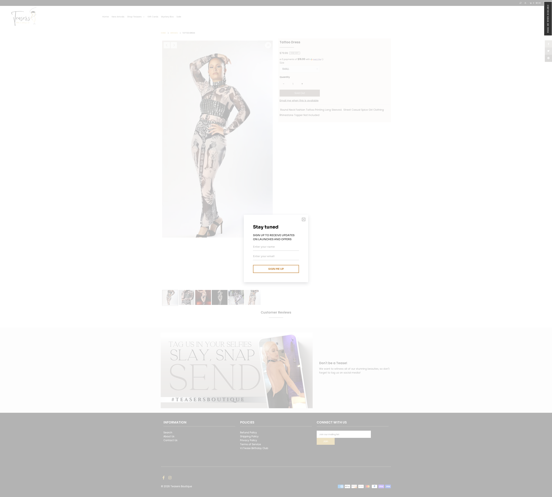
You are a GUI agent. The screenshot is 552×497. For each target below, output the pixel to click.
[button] (548, 18)
